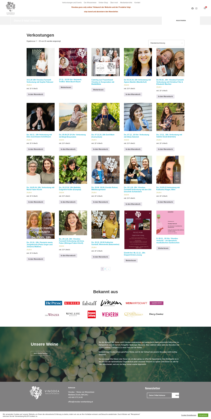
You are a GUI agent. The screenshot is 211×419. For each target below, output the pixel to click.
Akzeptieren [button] (203, 415)
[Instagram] (196, 8)
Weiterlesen (66, 87)
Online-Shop (103, 3)
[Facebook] (192, 8)
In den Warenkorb (35, 94)
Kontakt (137, 3)
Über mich (114, 3)
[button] (40, 353)
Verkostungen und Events (72, 3)
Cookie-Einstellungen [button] (188, 415)
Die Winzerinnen (90, 3)
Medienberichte (126, 3)
